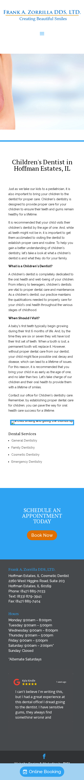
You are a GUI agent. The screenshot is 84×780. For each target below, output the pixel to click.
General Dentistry (24, 440)
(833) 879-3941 (29, 596)
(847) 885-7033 (32, 591)
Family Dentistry (23, 447)
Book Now (42, 535)
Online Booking (45, 771)
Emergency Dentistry (26, 461)
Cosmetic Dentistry (25, 454)
